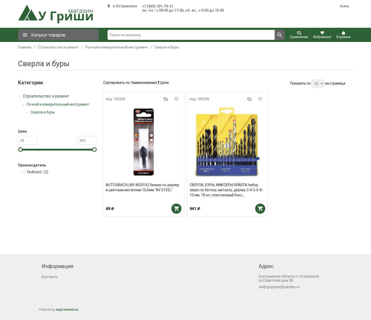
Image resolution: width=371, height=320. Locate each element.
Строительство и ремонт (46, 96)
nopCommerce (67, 309)
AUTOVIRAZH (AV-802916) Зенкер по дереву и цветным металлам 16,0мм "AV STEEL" (142, 187)
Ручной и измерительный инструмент (58, 104)
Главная (24, 47)
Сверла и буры (43, 112)
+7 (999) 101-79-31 (157, 6)
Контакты (50, 277)
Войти (344, 6)
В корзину (176, 209)
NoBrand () (37, 172)
